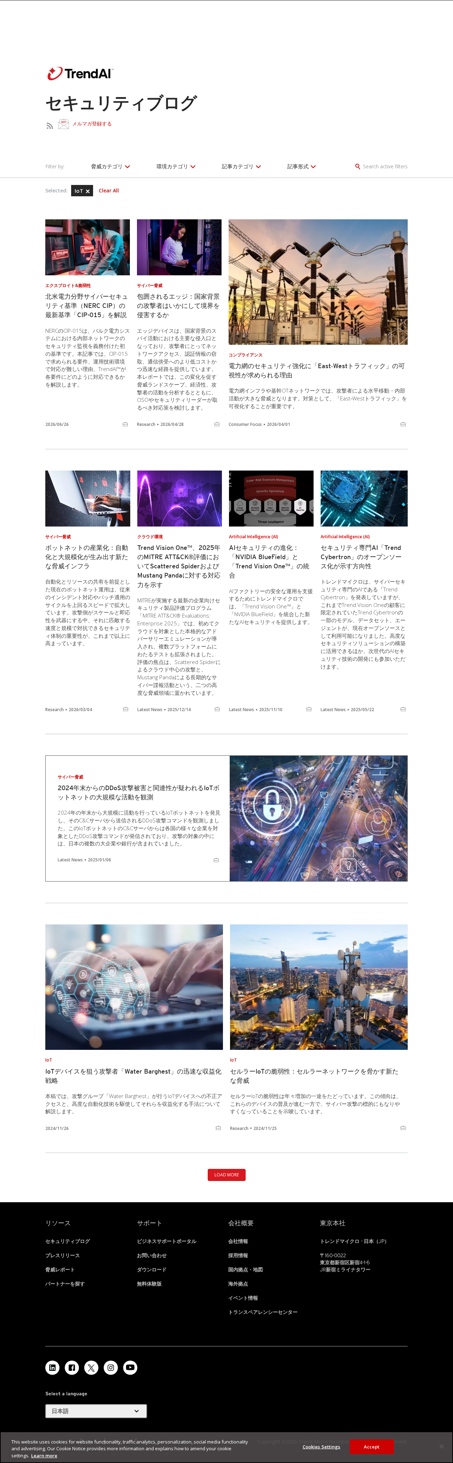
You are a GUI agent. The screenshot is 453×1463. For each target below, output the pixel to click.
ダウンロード (152, 1269)
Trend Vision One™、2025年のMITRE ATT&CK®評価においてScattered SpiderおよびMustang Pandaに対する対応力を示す (178, 566)
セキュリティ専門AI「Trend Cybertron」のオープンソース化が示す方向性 (361, 557)
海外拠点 (238, 1284)
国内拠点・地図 (245, 1269)
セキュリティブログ (67, 1241)
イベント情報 (243, 1298)
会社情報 (238, 1241)
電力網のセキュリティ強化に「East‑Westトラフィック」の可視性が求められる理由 (317, 370)
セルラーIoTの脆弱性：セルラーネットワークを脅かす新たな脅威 (314, 1076)
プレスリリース (62, 1255)
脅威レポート (60, 1269)
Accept (372, 1446)
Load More (226, 1175)
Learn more (44, 1455)
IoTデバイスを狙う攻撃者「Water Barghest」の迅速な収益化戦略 (133, 1076)
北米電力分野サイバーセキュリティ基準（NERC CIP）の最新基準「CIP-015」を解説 (86, 306)
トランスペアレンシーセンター (263, 1312)
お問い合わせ (152, 1255)
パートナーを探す (65, 1284)
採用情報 (238, 1255)
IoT (80, 190)
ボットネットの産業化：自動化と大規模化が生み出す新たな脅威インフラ (86, 557)
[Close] (441, 1446)
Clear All (109, 190)
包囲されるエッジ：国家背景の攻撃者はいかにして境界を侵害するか (178, 306)
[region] (226, 1447)
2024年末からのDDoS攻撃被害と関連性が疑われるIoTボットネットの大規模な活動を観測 (138, 792)
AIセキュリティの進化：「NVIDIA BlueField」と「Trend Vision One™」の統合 (269, 561)
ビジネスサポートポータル (166, 1241)
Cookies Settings (321, 1446)
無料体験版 (149, 1284)
